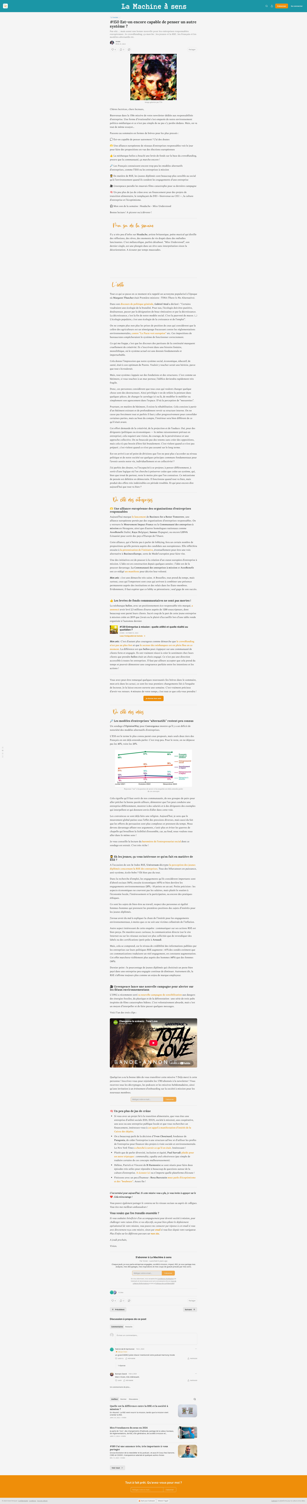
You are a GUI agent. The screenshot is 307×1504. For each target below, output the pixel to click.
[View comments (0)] (133, 1461)
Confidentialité (23, 1501)
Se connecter (297, 6)
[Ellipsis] (196, 1349)
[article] (153, 1413)
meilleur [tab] (114, 1399)
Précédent (119, 1309)
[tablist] (122, 1326)
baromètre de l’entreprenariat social (161, 841)
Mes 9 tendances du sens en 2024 (129, 1427)
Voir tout (116, 1468)
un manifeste (132, 571)
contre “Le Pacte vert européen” (149, 333)
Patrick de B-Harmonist (124, 1349)
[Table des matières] (2, 752)
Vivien (118, 41)
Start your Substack (148, 1501)
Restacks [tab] (128, 1327)
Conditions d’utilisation (165, 1279)
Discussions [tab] (133, 1399)
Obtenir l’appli (163, 1501)
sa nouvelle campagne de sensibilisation (160, 995)
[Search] (266, 6)
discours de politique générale (137, 304)
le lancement (139, 517)
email (157, 1230)
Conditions (32, 1501)
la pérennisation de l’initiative (136, 550)
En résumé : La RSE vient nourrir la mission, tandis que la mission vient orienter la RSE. (139, 1413)
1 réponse (121, 1366)
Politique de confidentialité (164, 1283)
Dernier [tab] (123, 1399)
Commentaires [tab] (117, 1327)
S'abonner (281, 6)
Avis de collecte (42, 1501)
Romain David (121, 1374)
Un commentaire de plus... (120, 1387)
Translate (115, 17)
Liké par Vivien (122, 1352)
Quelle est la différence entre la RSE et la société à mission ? (139, 1408)
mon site (155, 1233)
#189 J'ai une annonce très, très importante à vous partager (139, 1448)
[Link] (106, 510)
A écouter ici (143, 1173)
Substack (274, 1501)
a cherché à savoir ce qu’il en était (152, 1148)
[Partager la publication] (271, 6)
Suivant (188, 1309)
